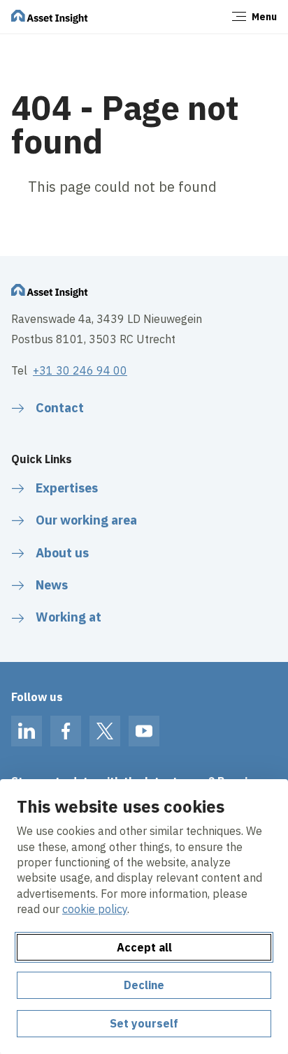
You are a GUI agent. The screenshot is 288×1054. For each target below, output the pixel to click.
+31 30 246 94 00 (80, 370)
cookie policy (94, 909)
